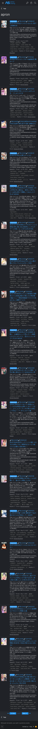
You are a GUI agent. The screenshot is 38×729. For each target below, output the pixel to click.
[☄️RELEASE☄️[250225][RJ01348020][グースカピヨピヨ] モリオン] (4, 545)
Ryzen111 (12, 41)
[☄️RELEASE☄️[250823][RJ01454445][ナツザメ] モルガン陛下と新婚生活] (4, 24)
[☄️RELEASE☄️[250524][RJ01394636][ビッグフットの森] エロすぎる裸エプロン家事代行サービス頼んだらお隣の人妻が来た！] (4, 443)
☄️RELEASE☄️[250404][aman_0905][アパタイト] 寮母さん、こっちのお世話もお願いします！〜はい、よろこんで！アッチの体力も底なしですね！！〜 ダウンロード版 (23, 406)
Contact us (25, 726)
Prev (13, 713)
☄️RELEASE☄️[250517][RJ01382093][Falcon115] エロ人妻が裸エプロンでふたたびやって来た (23, 261)
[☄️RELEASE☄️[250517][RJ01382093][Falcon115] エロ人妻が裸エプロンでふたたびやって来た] (4, 261)
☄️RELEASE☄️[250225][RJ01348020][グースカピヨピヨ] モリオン (23, 545)
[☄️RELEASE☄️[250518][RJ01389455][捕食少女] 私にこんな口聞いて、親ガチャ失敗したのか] (4, 478)
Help (30, 726)
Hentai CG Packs (18, 149)
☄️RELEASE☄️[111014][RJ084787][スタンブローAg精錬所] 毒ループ (23, 59)
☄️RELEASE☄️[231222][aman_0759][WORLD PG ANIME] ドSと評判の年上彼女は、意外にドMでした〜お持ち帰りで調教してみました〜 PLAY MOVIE (23, 190)
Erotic (34, 325)
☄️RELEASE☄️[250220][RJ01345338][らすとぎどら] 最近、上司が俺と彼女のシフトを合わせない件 (23, 370)
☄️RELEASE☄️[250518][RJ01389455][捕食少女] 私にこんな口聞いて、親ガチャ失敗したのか (23, 478)
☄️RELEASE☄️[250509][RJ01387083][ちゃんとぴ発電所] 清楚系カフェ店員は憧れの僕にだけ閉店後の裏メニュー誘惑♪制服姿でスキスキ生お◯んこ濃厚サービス (23, 296)
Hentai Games (24, 84)
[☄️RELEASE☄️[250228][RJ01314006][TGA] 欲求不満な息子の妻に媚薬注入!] (4, 124)
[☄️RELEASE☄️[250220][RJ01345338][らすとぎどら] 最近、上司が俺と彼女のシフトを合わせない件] (4, 370)
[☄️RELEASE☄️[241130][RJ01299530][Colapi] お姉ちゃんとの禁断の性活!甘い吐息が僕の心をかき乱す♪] (4, 641)
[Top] (34, 726)
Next (24, 713)
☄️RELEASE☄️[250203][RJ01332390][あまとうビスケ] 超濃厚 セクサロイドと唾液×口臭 (23, 609)
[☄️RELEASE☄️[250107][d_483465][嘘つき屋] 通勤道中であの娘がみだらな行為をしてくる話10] (4, 513)
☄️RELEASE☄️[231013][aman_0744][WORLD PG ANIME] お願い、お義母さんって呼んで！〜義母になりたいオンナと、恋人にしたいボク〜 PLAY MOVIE (22, 334)
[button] (3, 2)
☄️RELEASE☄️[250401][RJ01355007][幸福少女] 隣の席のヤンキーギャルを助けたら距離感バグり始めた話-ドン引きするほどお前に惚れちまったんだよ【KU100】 (23, 679)
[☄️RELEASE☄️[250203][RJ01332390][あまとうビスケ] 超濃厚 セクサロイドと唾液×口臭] (4, 609)
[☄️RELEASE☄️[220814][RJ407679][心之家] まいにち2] (4, 156)
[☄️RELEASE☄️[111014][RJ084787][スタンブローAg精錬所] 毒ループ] (4, 59)
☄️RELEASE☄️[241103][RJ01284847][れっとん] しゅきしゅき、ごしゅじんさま (22, 91)
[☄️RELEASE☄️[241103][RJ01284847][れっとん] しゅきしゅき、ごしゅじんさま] (4, 91)
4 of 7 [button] (19, 713)
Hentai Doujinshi (18, 181)
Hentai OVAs (32, 218)
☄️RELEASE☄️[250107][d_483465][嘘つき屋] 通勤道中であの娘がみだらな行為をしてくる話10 (23, 513)
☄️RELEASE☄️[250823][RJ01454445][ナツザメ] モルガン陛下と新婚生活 (23, 23)
